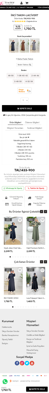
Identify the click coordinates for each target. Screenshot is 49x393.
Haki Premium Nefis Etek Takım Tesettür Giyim (36, 248)
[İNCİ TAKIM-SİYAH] (14, 45)
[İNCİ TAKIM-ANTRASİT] (35, 45)
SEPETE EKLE (25, 108)
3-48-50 (18, 81)
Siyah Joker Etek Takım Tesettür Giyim (13, 248)
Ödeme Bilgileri (32, 122)
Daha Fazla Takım (25, 59)
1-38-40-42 (22, 75)
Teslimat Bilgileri (34, 128)
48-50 (11, 75)
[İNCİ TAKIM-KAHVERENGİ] (24, 45)
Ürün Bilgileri (15, 122)
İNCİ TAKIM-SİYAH (11, 298)
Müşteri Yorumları (15, 128)
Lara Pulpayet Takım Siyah (36, 298)
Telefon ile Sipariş (37, 188)
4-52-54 (29, 81)
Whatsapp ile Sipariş (14, 188)
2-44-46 (35, 75)
